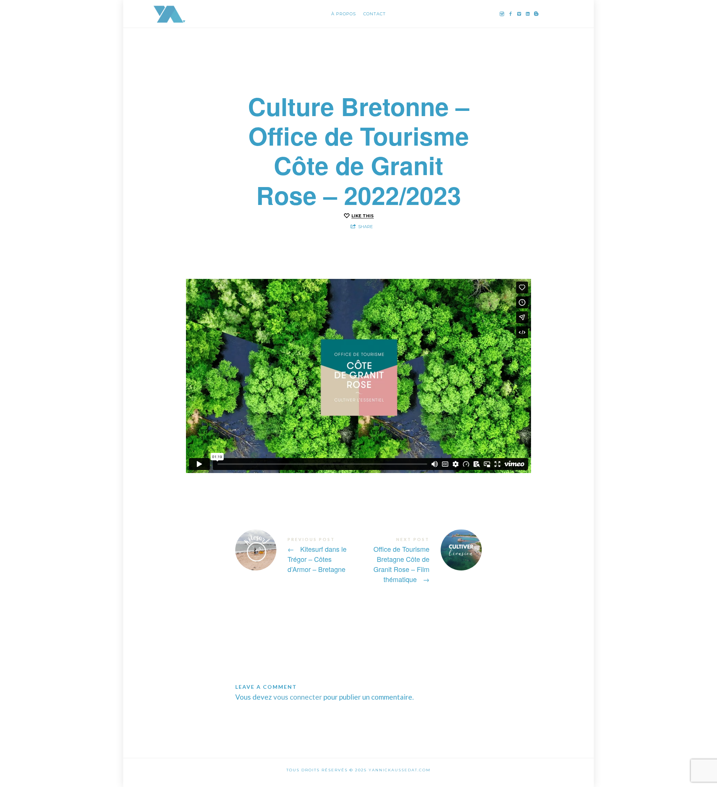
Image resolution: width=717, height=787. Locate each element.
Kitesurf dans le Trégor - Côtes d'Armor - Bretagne (296, 555)
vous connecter (297, 697)
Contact (374, 13)
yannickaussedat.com (400, 770)
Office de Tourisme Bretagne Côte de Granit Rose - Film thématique (420, 560)
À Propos (343, 13)
